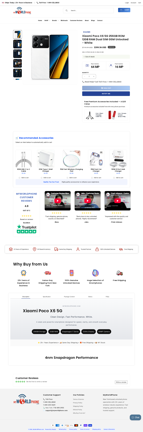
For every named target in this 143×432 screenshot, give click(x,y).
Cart (139, 3)
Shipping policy (96, 429)
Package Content (69, 296)
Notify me (106, 94)
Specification (47, 296)
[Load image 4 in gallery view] (17, 63)
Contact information (109, 429)
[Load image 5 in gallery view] (17, 73)
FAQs (107, 296)
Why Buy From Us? (79, 413)
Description (25, 296)
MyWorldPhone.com (38, 429)
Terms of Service (78, 399)
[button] (47, 20)
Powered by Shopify (50, 429)
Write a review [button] (121, 382)
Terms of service (84, 429)
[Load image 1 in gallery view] (17, 34)
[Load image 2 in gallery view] (17, 44)
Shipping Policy (78, 406)
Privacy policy (73, 429)
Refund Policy (77, 409)
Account (133, 3)
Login (127, 3)
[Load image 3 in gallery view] (17, 53)
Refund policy (62, 429)
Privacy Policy (77, 403)
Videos (90, 296)
